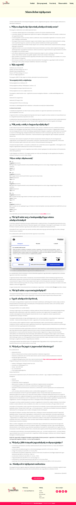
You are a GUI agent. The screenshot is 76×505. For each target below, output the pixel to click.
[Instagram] (60, 491)
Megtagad (21, 264)
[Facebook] (57, 491)
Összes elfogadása (55, 264)
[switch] (31, 260)
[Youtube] (63, 491)
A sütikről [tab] (56, 243)
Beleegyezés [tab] (20, 243)
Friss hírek (52, 3)
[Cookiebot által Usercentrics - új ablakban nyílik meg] (58, 239)
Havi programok (42, 3)
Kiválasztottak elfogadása (38, 264)
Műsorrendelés (62, 3)
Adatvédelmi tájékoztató (38, 503)
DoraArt (53, 503)
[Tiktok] (66, 491)
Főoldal (32, 3)
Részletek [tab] (38, 243)
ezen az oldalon (43, 213)
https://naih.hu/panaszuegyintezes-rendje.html (52, 359)
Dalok (71, 3)
